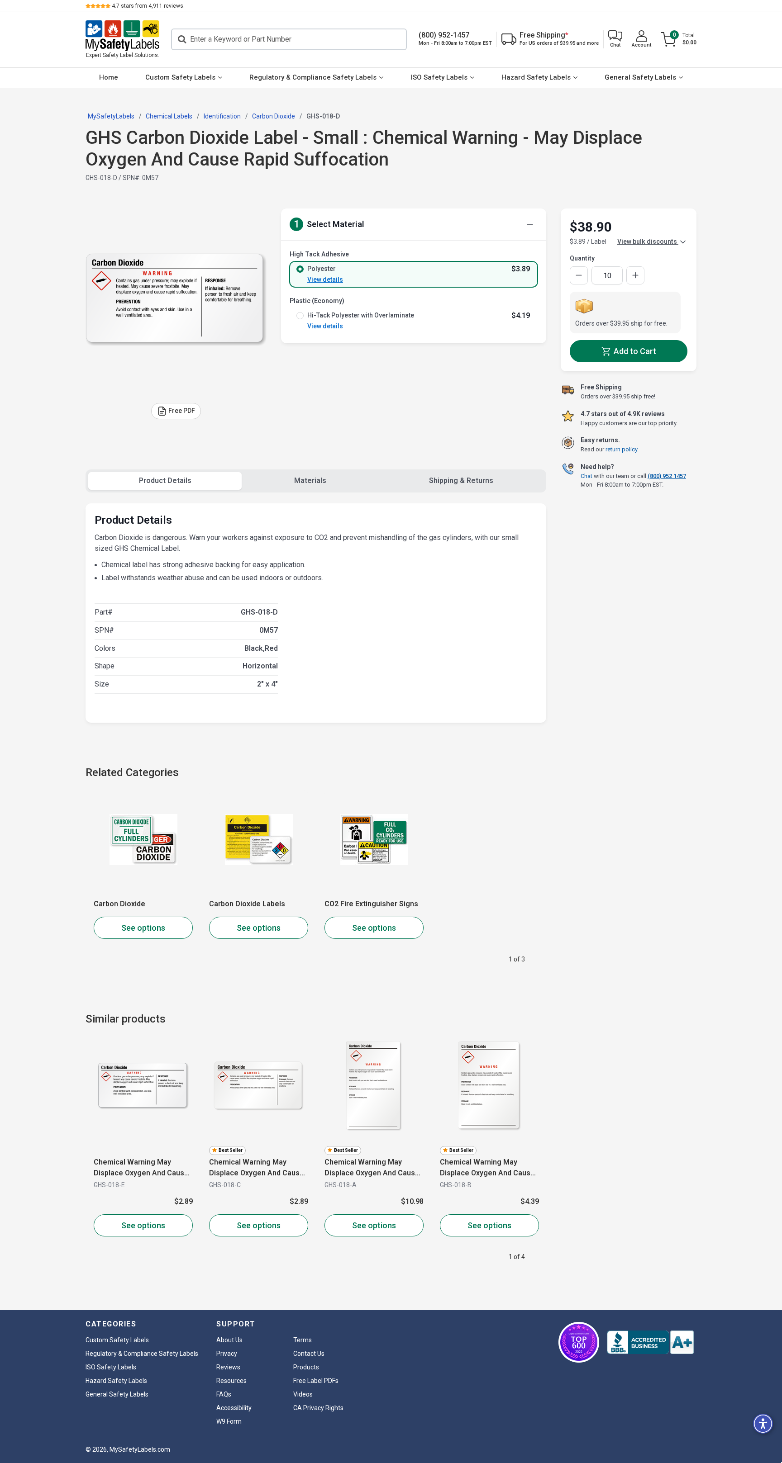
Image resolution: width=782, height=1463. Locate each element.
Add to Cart (634, 351)
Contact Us (308, 1353)
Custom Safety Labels (180, 77)
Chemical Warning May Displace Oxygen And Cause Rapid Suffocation (141, 1168)
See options (143, 928)
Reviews (228, 1367)
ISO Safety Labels (439, 77)
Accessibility (234, 1407)
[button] (615, 39)
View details (325, 279)
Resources (231, 1380)
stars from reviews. (148, 6)
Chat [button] (586, 475)
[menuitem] (109, 78)
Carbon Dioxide (119, 904)
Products (306, 1367)
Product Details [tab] (165, 480)
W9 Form (229, 1421)
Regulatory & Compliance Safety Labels (313, 77)
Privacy (226, 1353)
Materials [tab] (310, 480)
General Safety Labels (640, 77)
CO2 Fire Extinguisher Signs (371, 904)
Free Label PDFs (316, 1380)
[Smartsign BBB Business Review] (650, 1342)
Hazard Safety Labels (536, 77)
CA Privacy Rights (318, 1407)
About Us (229, 1340)
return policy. (622, 449)
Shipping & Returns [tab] (461, 480)
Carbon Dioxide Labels (247, 904)
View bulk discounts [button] (647, 241)
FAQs (223, 1394)
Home (108, 77)
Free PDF (181, 410)
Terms (302, 1340)
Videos (303, 1394)
